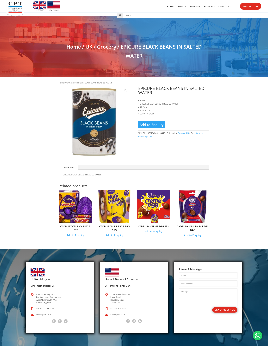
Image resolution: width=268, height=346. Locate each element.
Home (170, 7)
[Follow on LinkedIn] (66, 321)
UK (88, 46)
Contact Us (225, 7)
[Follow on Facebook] (54, 321)
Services (195, 7)
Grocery (106, 46)
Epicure (148, 136)
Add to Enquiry (152, 124)
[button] (125, 90)
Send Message (225, 310)
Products (209, 7)
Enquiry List (250, 6)
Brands (182, 7)
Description (68, 167)
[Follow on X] (60, 321)
